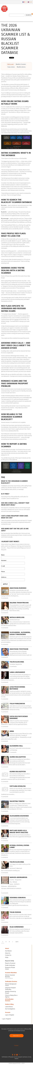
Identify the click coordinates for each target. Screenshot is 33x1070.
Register (11, 1015)
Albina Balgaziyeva (18, 757)
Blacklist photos (21, 67)
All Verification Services (9, 999)
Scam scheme (11, 67)
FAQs (6, 957)
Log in (3, 1019)
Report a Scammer (10, 963)
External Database (9, 978)
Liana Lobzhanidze (17, 672)
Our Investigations (10, 1008)
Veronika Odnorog (18, 898)
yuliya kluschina (17, 662)
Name (3, 555)
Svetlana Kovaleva (18, 786)
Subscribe (15, 1035)
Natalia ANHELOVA (17, 617)
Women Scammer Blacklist (10, 975)
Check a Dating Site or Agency (11, 996)
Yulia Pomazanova (17, 704)
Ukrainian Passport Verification (10, 988)
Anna (12, 731)
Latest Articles (9, 1006)
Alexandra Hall (16, 746)
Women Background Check (10, 984)
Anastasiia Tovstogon (19, 649)
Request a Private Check (10, 968)
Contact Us (8, 955)
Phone (3, 571)
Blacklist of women (21, 64)
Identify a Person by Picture (10, 992)
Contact (16, 1045)
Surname (3, 560)
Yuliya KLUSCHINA (17, 862)
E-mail (3, 566)
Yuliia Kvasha (15, 912)
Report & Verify (9, 960)
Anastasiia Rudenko (18, 588)
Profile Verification (10, 965)
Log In (7, 1015)
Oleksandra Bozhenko (19, 816)
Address (3, 577)
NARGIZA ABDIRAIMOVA (18, 877)
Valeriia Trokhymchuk (19, 603)
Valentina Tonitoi (17, 801)
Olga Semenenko (17, 927)
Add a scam (10, 64)
